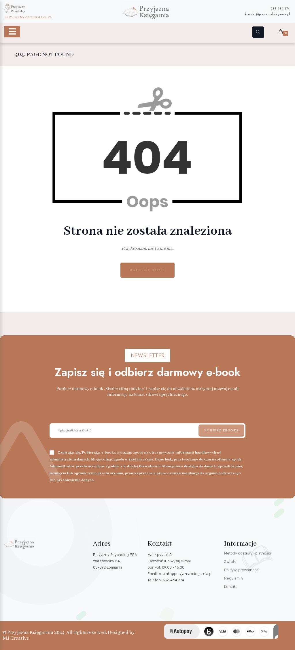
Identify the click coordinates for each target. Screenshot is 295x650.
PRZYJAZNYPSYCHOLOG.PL (28, 17)
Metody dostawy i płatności (247, 553)
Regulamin (233, 578)
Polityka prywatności (241, 570)
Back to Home (147, 270)
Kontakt (230, 586)
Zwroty (230, 561)
